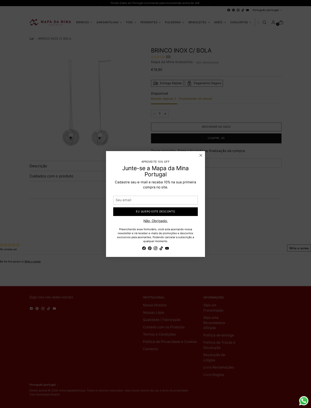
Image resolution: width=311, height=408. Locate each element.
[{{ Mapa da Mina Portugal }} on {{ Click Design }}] (144, 249)
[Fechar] (201, 155)
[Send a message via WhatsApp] (303, 400)
